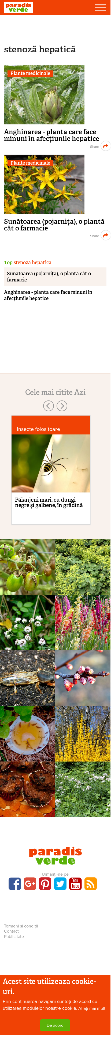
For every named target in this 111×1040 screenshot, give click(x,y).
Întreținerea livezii (83, 676)
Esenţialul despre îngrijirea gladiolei (83, 639)
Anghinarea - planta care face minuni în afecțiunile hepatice (51, 135)
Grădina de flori (83, 621)
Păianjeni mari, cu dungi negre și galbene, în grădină (49, 502)
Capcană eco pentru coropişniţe (27, 691)
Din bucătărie (27, 787)
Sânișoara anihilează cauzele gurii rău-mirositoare (28, 642)
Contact (11, 931)
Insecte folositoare (38, 429)
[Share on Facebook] (94, 146)
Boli (28, 565)
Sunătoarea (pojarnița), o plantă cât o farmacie (54, 225)
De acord (55, 1025)
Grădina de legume (27, 676)
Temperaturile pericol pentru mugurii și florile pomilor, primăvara (83, 701)
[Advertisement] (55, 28)
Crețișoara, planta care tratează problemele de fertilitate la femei (83, 589)
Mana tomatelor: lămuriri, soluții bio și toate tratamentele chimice (27, 593)
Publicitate (14, 936)
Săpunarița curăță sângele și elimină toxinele (83, 806)
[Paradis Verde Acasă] (18, 7)
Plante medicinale (30, 73)
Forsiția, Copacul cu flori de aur (82, 746)
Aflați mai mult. (92, 1008)
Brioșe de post (28, 796)
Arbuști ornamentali (83, 732)
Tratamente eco (27, 732)
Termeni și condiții (21, 926)
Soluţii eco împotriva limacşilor (27, 746)
